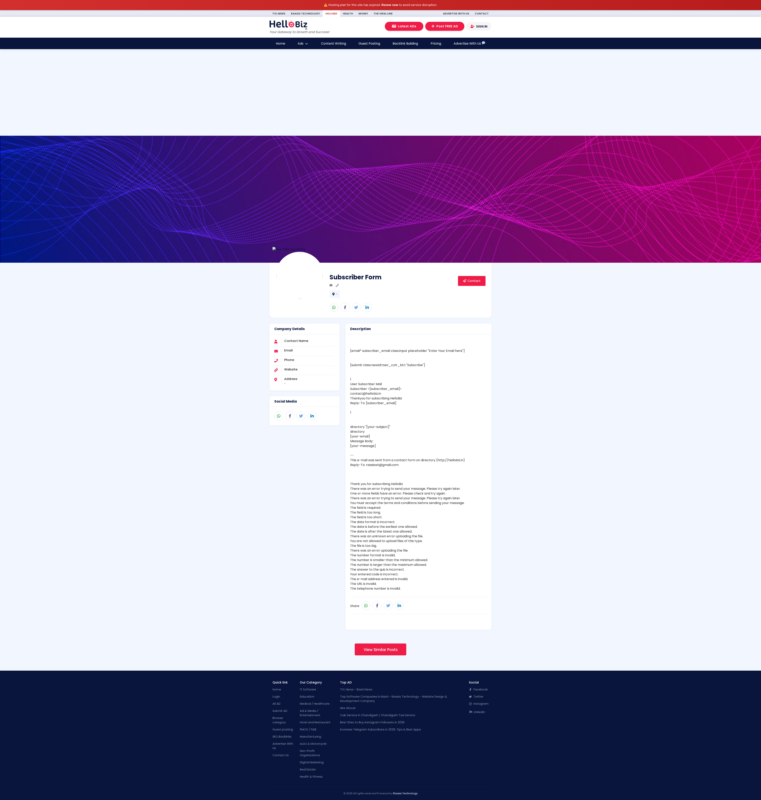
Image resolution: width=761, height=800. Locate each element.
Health (348, 13)
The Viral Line (383, 13)
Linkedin (479, 712)
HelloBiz (331, 13)
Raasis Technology (305, 13)
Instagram (481, 704)
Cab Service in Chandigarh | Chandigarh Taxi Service (377, 715)
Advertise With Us (456, 13)
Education (307, 697)
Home (280, 43)
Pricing (436, 43)
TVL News (278, 13)
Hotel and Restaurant (315, 722)
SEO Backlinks (282, 737)
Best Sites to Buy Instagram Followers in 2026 (372, 722)
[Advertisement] (233, 108)
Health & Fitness (311, 777)
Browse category (279, 720)
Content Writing (333, 43)
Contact (482, 13)
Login (276, 697)
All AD (276, 704)
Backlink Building (405, 43)
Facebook (480, 689)
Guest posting (282, 729)
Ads (301, 43)
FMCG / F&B (308, 729)
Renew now (389, 5)
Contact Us (280, 755)
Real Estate (308, 769)
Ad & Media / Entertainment (310, 713)
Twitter (478, 697)
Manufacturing (310, 737)
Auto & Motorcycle (313, 744)
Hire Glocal (347, 708)
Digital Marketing (312, 762)
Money (363, 13)
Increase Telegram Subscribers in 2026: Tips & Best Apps (380, 729)
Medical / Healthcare (315, 704)
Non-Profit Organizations (310, 753)
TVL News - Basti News (356, 689)
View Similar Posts (381, 649)
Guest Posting (369, 43)
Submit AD (279, 711)
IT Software (308, 689)
